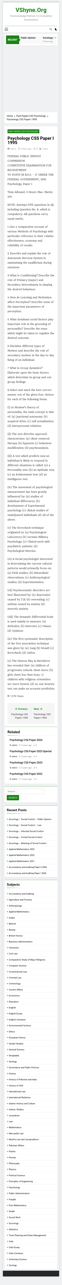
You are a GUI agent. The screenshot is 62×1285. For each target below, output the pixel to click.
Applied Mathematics (19, 911)
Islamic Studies (16, 1109)
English (12, 1007)
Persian (12, 1157)
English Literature (17, 1019)
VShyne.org (31, 10)
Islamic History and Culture (22, 1103)
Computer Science (18, 965)
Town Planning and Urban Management (27, 1235)
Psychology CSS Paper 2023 (26, 762)
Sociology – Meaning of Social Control (27, 843)
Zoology (13, 1265)
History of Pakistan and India (23, 1079)
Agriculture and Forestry (20, 899)
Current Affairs (16, 989)
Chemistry (14, 947)
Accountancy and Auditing (21, 893)
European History (17, 1037)
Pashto (12, 1151)
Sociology (13, 1223)
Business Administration (20, 941)
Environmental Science (20, 1025)
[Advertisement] (31, 78)
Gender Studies (16, 1043)
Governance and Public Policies (24, 1067)
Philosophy (14, 1163)
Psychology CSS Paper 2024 (26, 740)
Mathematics (15, 1127)
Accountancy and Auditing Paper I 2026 (27, 873)
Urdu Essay (14, 1247)
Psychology (14, 1187)
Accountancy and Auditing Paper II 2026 (28, 867)
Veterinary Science (18, 1259)
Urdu (11, 1241)
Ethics (12, 1031)
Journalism (14, 1115)
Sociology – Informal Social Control (26, 831)
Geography (14, 1055)
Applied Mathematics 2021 (21, 861)
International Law (17, 1091)
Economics (14, 995)
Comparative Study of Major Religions (27, 959)
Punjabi (12, 1199)
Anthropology (15, 906)
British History (16, 935)
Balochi (12, 923)
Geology (13, 1061)
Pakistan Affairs (16, 1145)
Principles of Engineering (21, 1181)
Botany (12, 930)
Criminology (14, 983)
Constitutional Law (18, 971)
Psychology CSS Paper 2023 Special (31, 751)
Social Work (14, 1217)
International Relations (20, 1097)
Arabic (12, 918)
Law (11, 1121)
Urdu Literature (16, 1253)
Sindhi (12, 1211)
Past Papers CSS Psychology (23, 131)
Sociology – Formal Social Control (25, 837)
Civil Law (13, 953)
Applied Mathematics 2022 (21, 855)
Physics (12, 1169)
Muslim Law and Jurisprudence (24, 1139)
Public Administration (19, 1193)
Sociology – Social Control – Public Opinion (30, 819)
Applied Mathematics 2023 (21, 849)
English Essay (15, 1013)
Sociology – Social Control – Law (25, 825)
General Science (16, 1049)
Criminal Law (15, 977)
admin (13, 148)
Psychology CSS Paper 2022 (26, 773)
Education (13, 1001)
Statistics (13, 1229)
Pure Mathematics (17, 1205)
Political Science (17, 1175)
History (12, 1073)
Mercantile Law (16, 1133)
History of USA (16, 1085)
